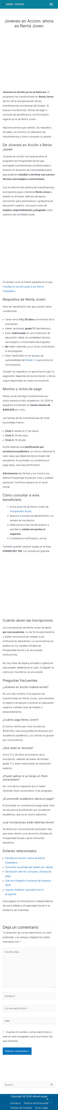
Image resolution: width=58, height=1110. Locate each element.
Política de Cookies (21, 1107)
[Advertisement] (29, 60)
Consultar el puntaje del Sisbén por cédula (29, 867)
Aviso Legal (41, 1107)
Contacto (15, 1103)
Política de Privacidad (36, 1103)
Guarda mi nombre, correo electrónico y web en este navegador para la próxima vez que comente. (28, 1036)
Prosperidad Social (20, 511)
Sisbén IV (31, 360)
